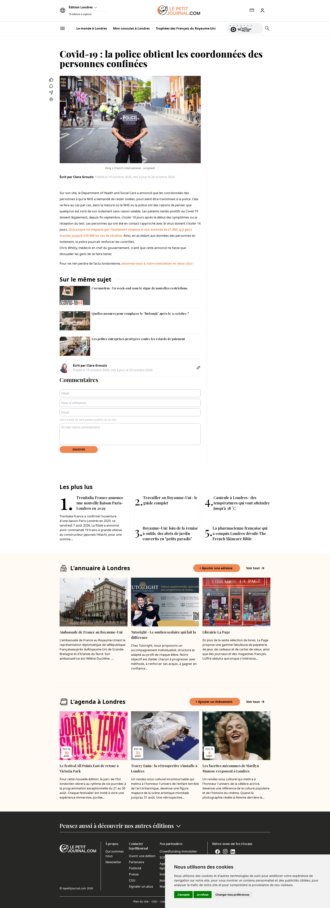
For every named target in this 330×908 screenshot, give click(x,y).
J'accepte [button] (183, 894)
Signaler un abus (141, 886)
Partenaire (136, 862)
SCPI (163, 857)
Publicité (135, 868)
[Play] (257, 28)
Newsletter (113, 862)
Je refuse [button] (203, 894)
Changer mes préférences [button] (232, 894)
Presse (134, 874)
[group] (257, 27)
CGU (132, 880)
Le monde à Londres (91, 28)
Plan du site (141, 901)
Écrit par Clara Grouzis (77, 177)
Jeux (163, 880)
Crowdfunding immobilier (178, 851)
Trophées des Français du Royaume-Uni (186, 28)
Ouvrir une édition (142, 856)
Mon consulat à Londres (131, 28)
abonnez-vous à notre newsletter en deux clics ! (157, 263)
